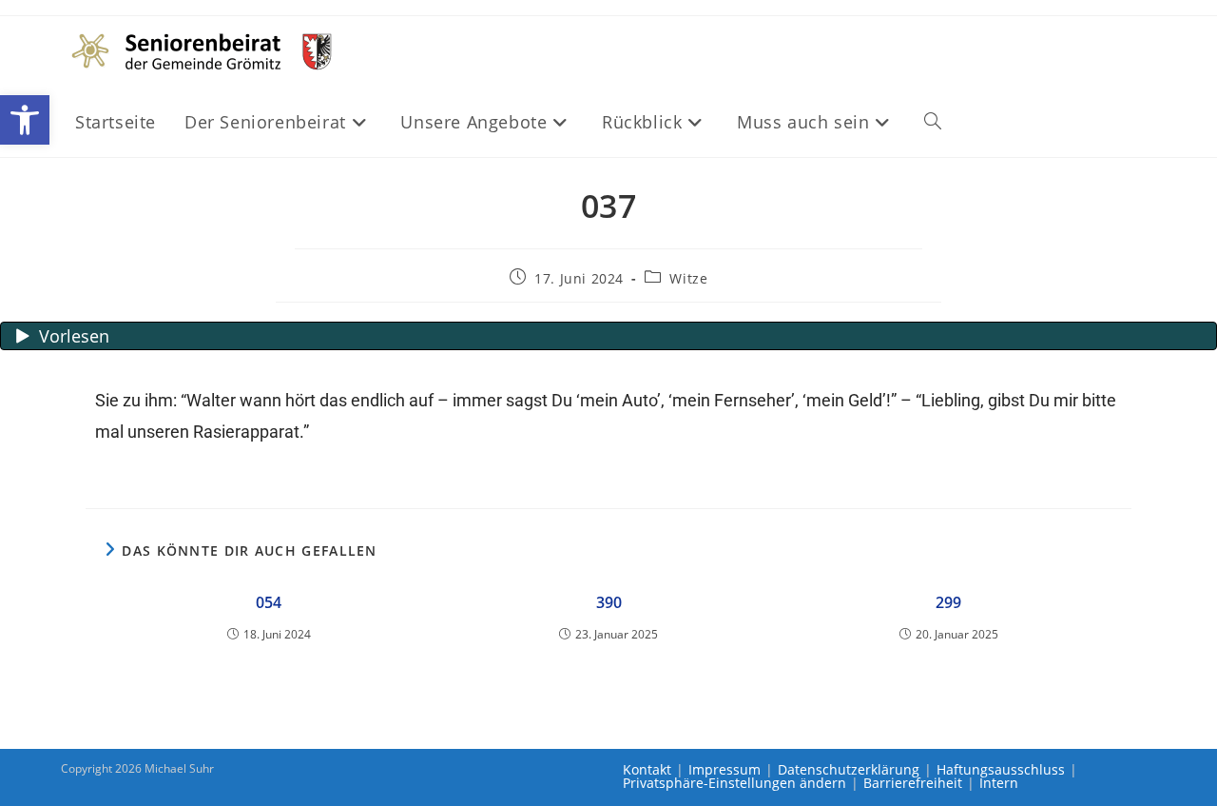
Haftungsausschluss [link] (1001, 769)
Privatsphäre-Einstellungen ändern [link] (734, 783)
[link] (24, 120)
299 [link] (948, 602)
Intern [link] (998, 783)
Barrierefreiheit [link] (912, 783)
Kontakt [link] (647, 769)
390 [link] (609, 602)
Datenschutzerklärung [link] (848, 769)
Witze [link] (688, 278)
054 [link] (268, 602)
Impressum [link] (724, 769)
